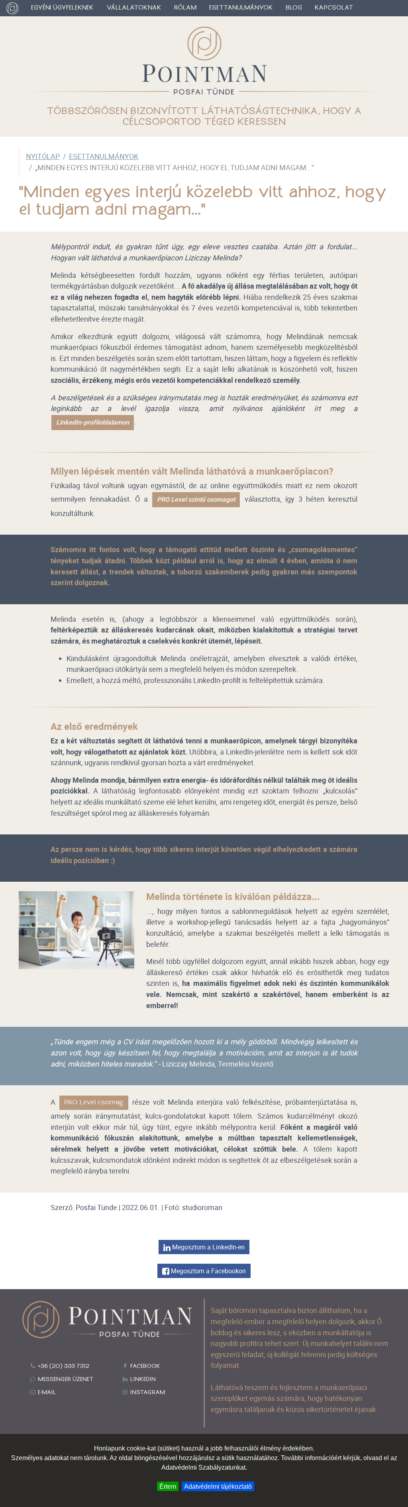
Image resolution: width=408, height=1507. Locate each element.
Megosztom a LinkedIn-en (208, 1247)
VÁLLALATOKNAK (133, 8)
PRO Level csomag (94, 1102)
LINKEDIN (142, 1379)
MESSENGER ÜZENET (65, 1379)
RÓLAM (185, 8)
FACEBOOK (144, 1366)
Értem (167, 1486)
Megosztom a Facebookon (207, 1271)
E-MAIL (46, 1392)
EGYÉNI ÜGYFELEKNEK (62, 8)
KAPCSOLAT (334, 8)
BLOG (294, 8)
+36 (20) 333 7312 (62, 1366)
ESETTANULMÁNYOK (241, 8)
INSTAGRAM (147, 1392)
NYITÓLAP (43, 156)
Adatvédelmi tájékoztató (218, 1486)
